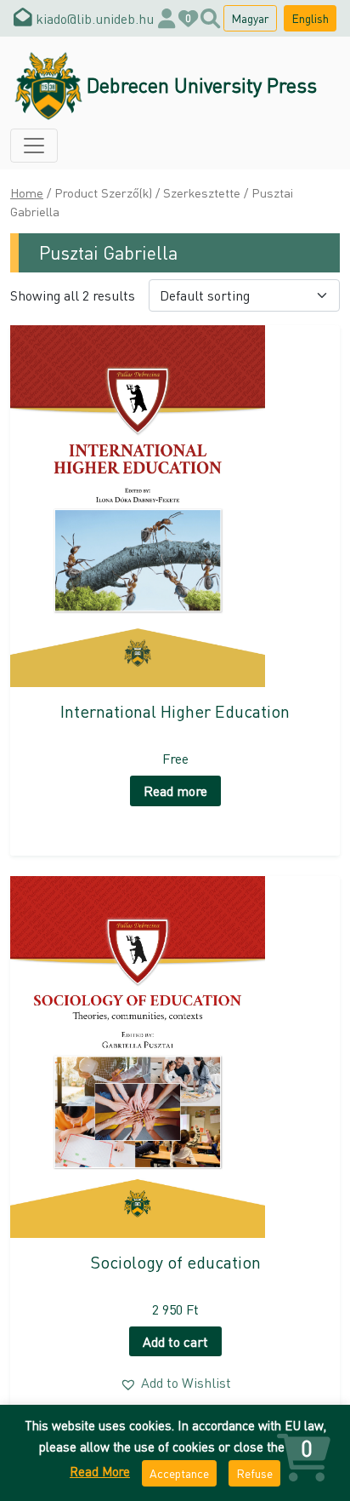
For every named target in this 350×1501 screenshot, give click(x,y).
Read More (100, 1471)
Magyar (250, 18)
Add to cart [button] (175, 1341)
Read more (175, 790)
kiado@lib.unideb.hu (93, 18)
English (310, 18)
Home (26, 192)
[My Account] (166, 18)
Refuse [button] (254, 1473)
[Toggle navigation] (34, 146)
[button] (175, 1382)
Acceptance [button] (179, 1473)
